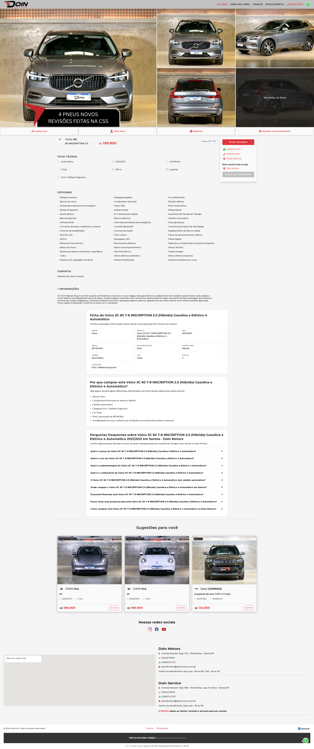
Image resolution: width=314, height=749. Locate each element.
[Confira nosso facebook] (157, 628)
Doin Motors (232, 168)
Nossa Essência (275, 4)
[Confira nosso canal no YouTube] (163, 628)
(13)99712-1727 (233, 149)
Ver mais (114, 608)
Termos (149, 728)
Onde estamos (234, 158)
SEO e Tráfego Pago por (157, 746)
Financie (258, 4)
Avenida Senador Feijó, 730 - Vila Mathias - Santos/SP (187, 653)
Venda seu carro (240, 4)
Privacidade (162, 728)
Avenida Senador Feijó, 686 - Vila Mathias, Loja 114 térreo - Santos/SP (195, 688)
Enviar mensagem (238, 142)
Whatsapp (308, 4)
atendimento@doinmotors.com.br (178, 667)
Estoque (222, 4)
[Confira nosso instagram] (150, 628)
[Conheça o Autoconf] (303, 728)
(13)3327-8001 (233, 154)
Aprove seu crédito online (238, 174)
